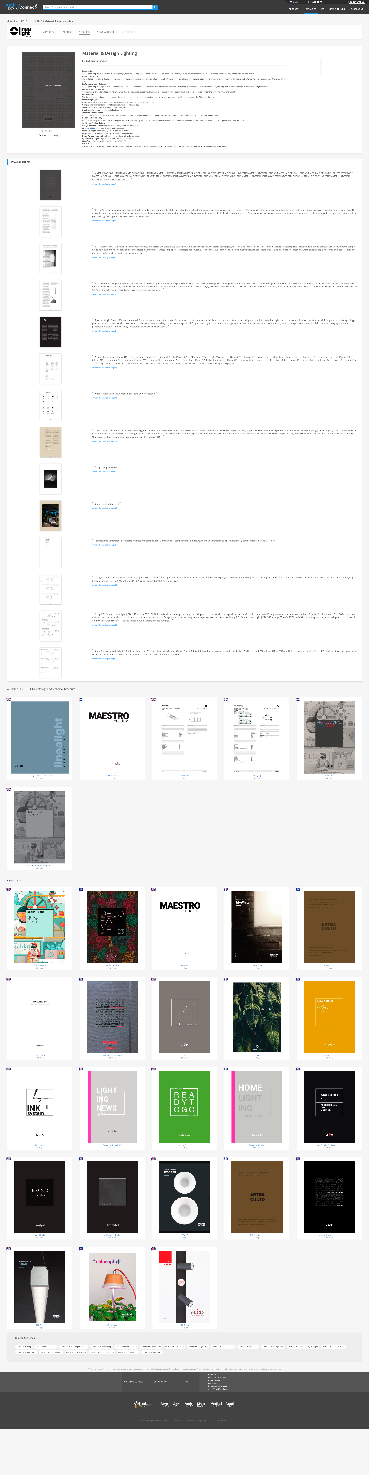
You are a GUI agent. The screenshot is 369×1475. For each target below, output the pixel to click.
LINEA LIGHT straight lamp (273, 1346)
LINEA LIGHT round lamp (128, 1352)
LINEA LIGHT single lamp (198, 1346)
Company (48, 31)
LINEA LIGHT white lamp (248, 1346)
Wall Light (92, 128)
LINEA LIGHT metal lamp (151, 1346)
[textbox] (98, 7)
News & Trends (337, 9)
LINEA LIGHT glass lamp (152, 1352)
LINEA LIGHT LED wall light (51, 1352)
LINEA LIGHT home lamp (101, 1346)
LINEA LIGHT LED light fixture (102, 1352)
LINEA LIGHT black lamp (26, 1352)
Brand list (212, 1374)
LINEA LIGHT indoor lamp (46, 1346)
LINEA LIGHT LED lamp (174, 1346)
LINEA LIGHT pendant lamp (223, 1346)
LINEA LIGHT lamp (24, 1346)
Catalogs (311, 9)
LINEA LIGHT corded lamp (126, 1346)
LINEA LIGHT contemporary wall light (303, 1346)
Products (294, 9)
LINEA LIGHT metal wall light (333, 1346)
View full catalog (50, 135)
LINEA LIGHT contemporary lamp (74, 1346)
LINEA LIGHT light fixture (76, 1352)
